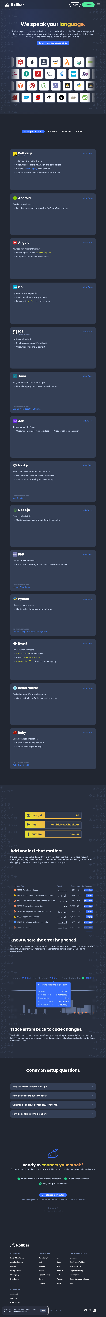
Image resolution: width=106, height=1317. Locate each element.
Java (59, 1262)
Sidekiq (26, 765)
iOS (40, 1262)
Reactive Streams (33, 408)
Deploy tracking (76, 1270)
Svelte (20, 498)
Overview (74, 1258)
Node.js (60, 1270)
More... (59, 1283)
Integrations (15, 1270)
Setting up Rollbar (77, 1262)
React (41, 1270)
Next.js (42, 1266)
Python (60, 1279)
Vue (15, 498)
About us (14, 1294)
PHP (58, 1275)
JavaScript (43, 1258)
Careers (13, 1298)
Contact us (15, 1302)
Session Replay (30, 168)
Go (58, 1258)
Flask (36, 631)
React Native (44, 1275)
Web (22, 408)
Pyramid (44, 631)
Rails (15, 765)
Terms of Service (54, 1310)
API (71, 1283)
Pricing (13, 1266)
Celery (16, 631)
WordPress (25, 587)
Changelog (14, 1275)
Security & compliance (79, 1279)
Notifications (75, 1266)
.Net (58, 1266)
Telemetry (74, 1275)
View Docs (88, 153)
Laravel (16, 587)
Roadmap (14, 1279)
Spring (16, 408)
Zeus (20, 765)
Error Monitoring (17, 1258)
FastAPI (30, 631)
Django (23, 631)
